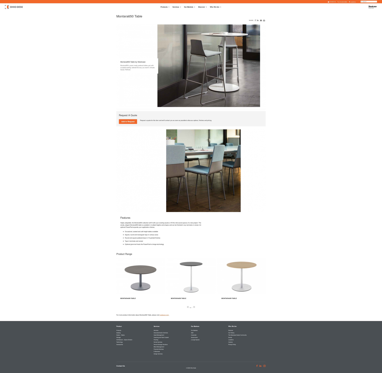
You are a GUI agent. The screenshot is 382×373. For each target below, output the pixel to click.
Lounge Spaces (195, 339)
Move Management (159, 347)
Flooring (156, 339)
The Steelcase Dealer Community (237, 335)
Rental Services (158, 342)
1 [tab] (190, 307)
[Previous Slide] (188, 307)
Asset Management (159, 335)
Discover (201, 7)
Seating (118, 333)
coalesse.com (164, 315)
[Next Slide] (194, 307)
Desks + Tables (120, 335)
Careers (230, 342)
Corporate (193, 335)
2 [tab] (191, 307)
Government (194, 337)
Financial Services (159, 349)
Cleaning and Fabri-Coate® (161, 337)
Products (164, 7)
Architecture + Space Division (124, 339)
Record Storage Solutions (161, 344)
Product (119, 326)
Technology (119, 342)
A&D (192, 333)
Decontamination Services (161, 333)
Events (230, 337)
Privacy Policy (232, 344)
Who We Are (214, 7)
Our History (231, 333)
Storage (118, 337)
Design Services (158, 354)
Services (175, 7)
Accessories (119, 344)
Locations (231, 339)
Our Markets (188, 7)
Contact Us (332, 1)
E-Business (157, 351)
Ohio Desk (193, 368)
